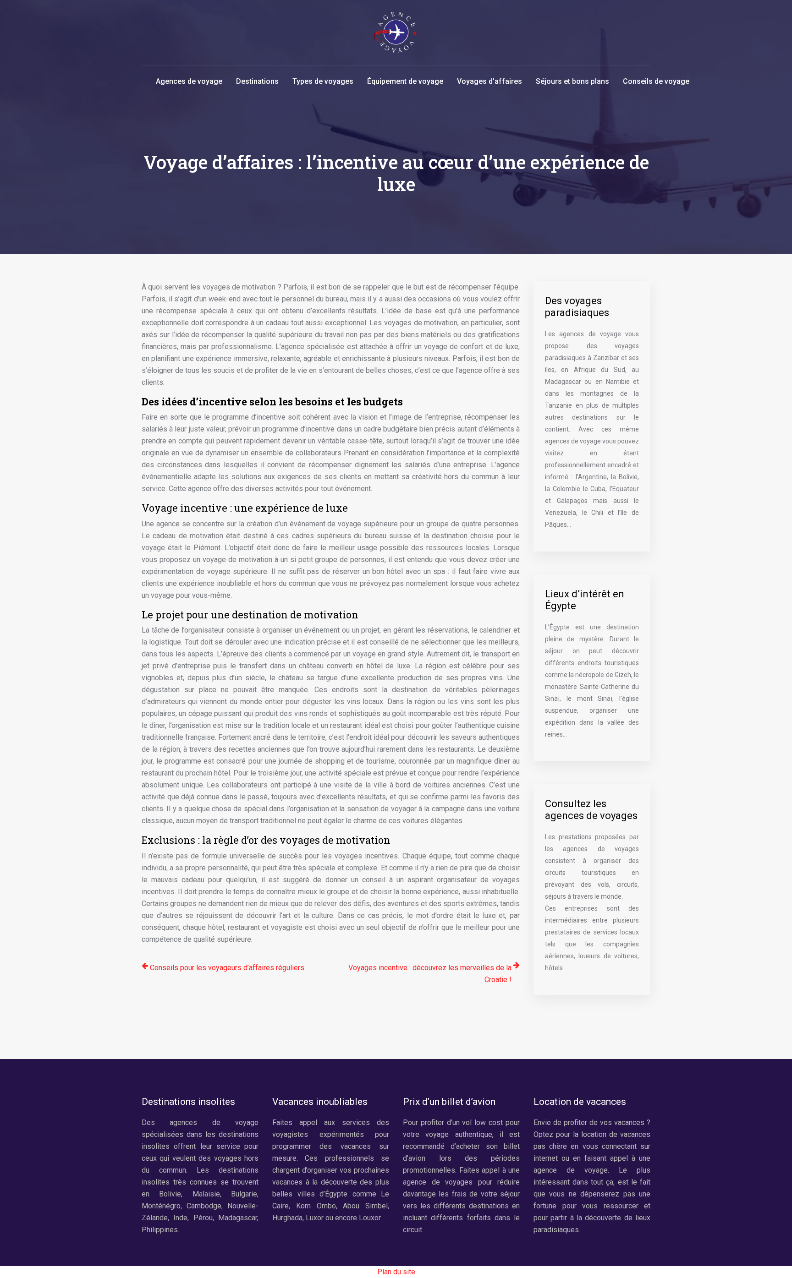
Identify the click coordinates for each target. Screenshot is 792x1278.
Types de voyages (322, 81)
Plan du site (396, 1271)
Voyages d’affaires (489, 81)
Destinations (257, 81)
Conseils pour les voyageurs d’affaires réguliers (227, 967)
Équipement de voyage (405, 81)
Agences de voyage (189, 81)
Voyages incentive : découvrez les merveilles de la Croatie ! (430, 973)
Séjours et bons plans (572, 81)
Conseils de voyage (656, 81)
